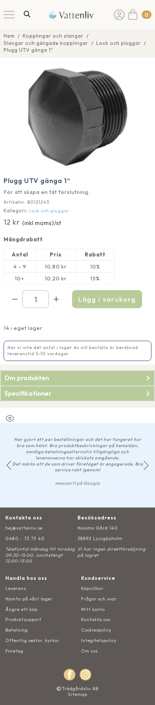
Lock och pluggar (118, 43)
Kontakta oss (95, 619)
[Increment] (56, 299)
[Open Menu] (9, 14)
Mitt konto (93, 609)
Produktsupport (23, 619)
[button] (8, 465)
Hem (9, 36)
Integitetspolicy (98, 640)
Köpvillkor (92, 588)
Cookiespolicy (96, 630)
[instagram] (85, 674)
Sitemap (77, 694)
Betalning (16, 630)
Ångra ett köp (21, 609)
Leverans (15, 588)
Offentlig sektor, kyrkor (32, 640)
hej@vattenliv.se (24, 528)
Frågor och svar (99, 599)
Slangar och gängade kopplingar (46, 43)
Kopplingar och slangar (53, 36)
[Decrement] (14, 299)
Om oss (89, 651)
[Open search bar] (27, 14)
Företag (14, 651)
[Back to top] (141, 691)
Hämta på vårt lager (29, 599)
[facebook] (69, 674)
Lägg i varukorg (107, 299)
